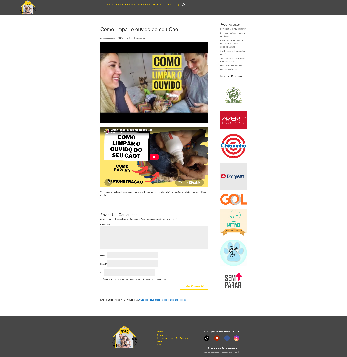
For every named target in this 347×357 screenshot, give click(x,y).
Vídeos (129, 38)
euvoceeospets (109, 38)
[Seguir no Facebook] (227, 338)
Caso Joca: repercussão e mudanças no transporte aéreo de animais (231, 43)
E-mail (103, 264)
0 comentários (139, 38)
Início (110, 5)
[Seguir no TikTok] (206, 338)
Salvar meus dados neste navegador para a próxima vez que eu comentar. (135, 279)
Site (102, 272)
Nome (103, 255)
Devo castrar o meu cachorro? (233, 28)
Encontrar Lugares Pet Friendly (133, 5)
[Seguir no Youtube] (217, 338)
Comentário (106, 224)
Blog (169, 5)
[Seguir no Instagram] (236, 338)
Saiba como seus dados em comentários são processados (164, 299)
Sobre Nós (158, 5)
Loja (177, 5)
